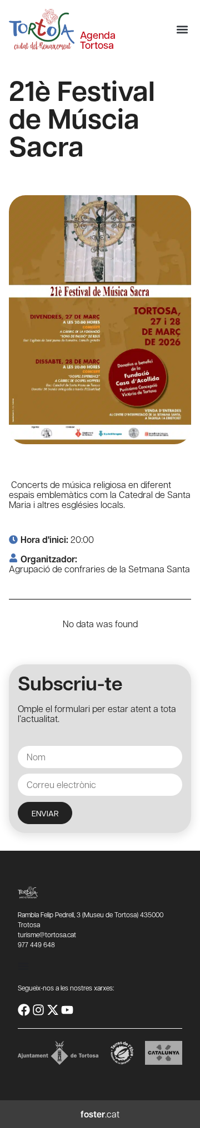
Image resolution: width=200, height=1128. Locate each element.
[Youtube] (67, 1010)
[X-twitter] (53, 1010)
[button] (182, 30)
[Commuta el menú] (23, 966)
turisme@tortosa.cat (47, 934)
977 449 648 (36, 944)
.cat (100, 1114)
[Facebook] (24, 1010)
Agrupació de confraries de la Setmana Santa (99, 569)
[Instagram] (38, 1010)
